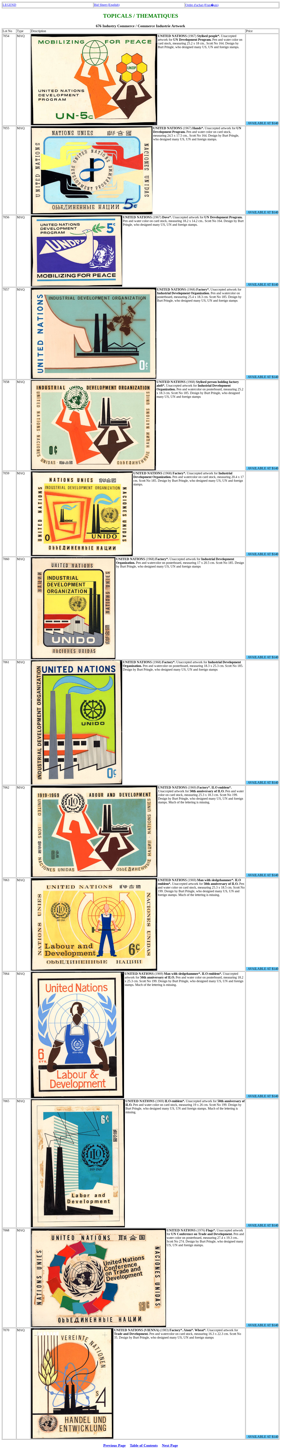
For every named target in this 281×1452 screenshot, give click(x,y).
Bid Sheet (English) (107, 5)
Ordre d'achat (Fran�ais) (201, 5)
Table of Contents (144, 1445)
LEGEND (9, 5)
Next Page (170, 1445)
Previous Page (114, 1445)
